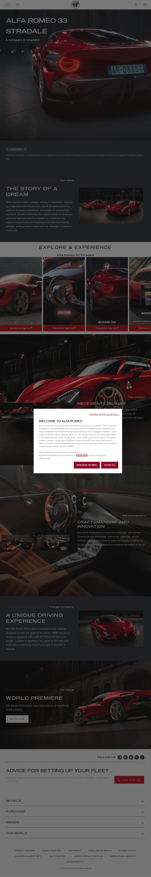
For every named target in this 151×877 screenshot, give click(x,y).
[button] (104, 415)
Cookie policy (81, 455)
